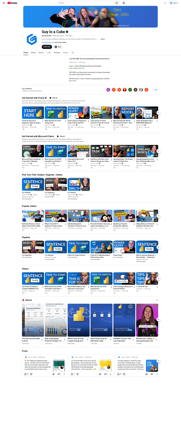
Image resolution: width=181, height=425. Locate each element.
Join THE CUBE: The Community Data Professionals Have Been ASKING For (90, 59)
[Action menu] (64, 374)
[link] (45, 366)
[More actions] (43, 121)
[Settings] (165, 3)
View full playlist (27, 199)
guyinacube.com (48, 42)
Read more (72, 81)
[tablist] (90, 52)
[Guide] (4, 3)
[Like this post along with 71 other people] (72, 374)
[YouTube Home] (12, 3)
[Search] (116, 3)
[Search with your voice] (124, 3)
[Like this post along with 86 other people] (118, 374)
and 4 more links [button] (60, 42)
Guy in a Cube (26, 125)
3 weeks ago (41, 357)
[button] (72, 81)
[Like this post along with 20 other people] (25, 374)
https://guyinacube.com (77, 68)
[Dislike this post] (31, 374)
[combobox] (86, 3)
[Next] (158, 113)
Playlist (35, 194)
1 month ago (87, 357)
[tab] (25, 52)
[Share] (54, 374)
